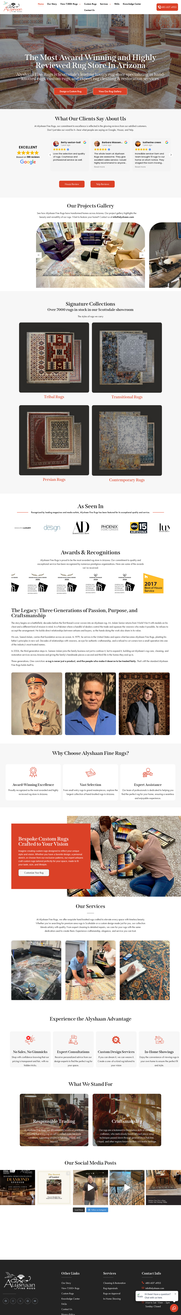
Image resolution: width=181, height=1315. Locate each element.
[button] (167, 7)
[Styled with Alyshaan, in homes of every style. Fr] (127, 1187)
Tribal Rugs (54, 396)
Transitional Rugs (127, 397)
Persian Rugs (54, 479)
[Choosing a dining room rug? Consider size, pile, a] (163, 1187)
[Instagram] (13, 1301)
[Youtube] (35, 1301)
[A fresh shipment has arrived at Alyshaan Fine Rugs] (90, 1187)
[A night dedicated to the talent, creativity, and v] (17, 1187)
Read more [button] (58, 167)
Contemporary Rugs (127, 480)
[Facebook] (6, 1301)
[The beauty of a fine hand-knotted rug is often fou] (54, 1187)
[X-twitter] (20, 1301)
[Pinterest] (28, 1301)
